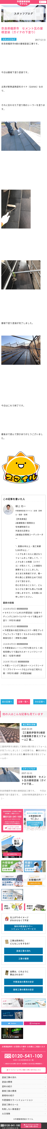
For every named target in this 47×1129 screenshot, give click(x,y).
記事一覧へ (23, 702)
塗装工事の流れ (23, 951)
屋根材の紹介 (8, 1095)
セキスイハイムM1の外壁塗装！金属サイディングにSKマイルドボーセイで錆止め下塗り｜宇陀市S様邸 (23, 616)
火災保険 (6, 1114)
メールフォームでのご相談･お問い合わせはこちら (24, 1070)
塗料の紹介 (7, 1086)
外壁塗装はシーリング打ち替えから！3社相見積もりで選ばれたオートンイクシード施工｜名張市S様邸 (23, 652)
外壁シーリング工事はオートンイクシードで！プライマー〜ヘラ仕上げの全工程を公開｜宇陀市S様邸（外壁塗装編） (23, 669)
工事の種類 (23, 959)
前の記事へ (7, 702)
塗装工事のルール (10, 1105)
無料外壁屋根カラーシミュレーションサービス (23, 927)
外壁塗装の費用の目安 (23, 982)
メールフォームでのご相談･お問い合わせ (31, 1125)
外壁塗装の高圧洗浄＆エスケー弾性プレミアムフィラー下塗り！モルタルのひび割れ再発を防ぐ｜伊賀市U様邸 (23, 634)
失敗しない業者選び (11, 1109)
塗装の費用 (7, 1082)
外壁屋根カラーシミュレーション (17, 1100)
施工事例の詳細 (29, 724)
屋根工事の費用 (9, 1091)
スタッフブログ (9, 39)
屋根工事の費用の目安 (23, 990)
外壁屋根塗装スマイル (23, 3)
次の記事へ (40, 702)
